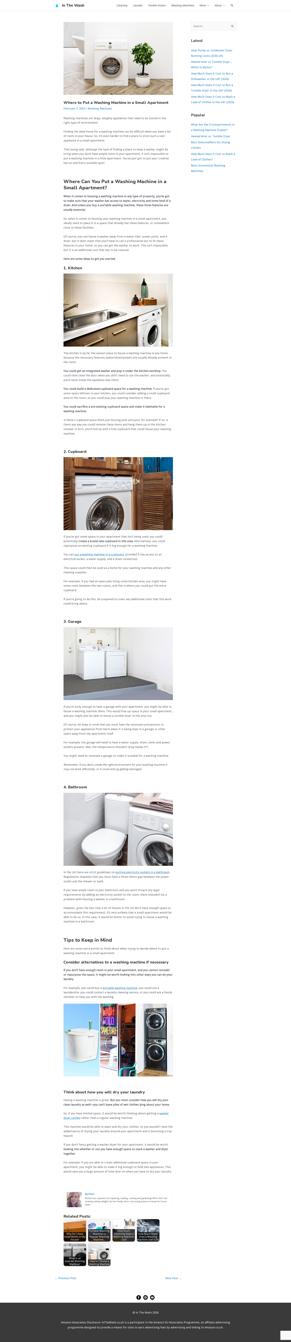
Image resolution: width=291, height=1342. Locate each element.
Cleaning (122, 5)
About (218, 5)
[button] (232, 5)
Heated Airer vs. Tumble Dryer (211, 136)
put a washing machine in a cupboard (99, 554)
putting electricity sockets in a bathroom (142, 872)
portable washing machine (119, 988)
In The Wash (73, 5)
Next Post (173, 1278)
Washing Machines (182, 5)
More (203, 5)
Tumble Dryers (157, 5)
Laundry (138, 5)
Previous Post (65, 1278)
